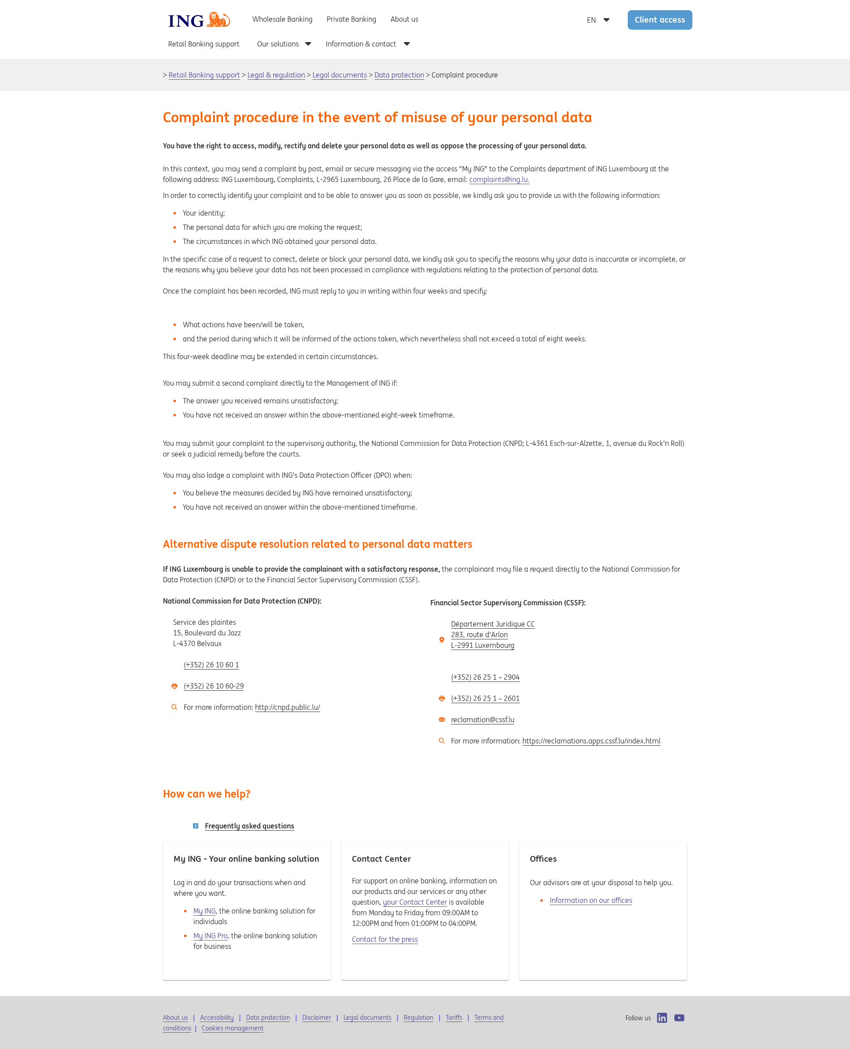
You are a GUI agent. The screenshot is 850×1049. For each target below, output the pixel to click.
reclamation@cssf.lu (482, 719)
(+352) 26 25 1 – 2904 (485, 677)
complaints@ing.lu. (499, 179)
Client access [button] (660, 19)
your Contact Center (415, 902)
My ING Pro (210, 935)
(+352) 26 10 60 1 (211, 664)
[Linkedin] (662, 1018)
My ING (204, 910)
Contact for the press (385, 939)
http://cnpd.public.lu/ (287, 707)
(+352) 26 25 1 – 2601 (485, 698)
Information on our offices (591, 900)
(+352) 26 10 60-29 (214, 685)
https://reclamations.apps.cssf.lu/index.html (591, 740)
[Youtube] (679, 1018)
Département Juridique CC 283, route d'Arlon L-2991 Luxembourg (493, 634)
